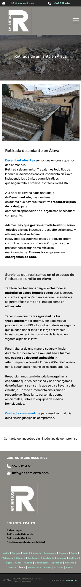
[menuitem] (16, 530)
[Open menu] (75, 20)
